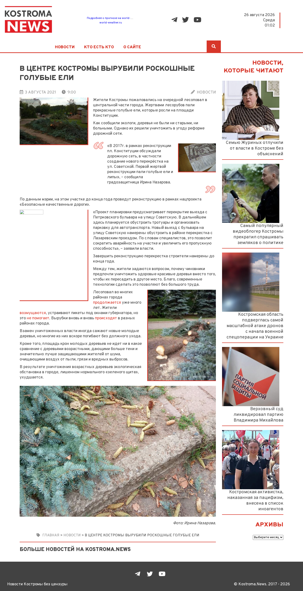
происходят (106, 318)
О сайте (132, 47)
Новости (65, 47)
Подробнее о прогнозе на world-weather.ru (115, 18)
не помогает (38, 318)
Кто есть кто (99, 47)
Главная (50, 535)
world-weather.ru (110, 23)
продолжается (107, 302)
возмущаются (33, 313)
